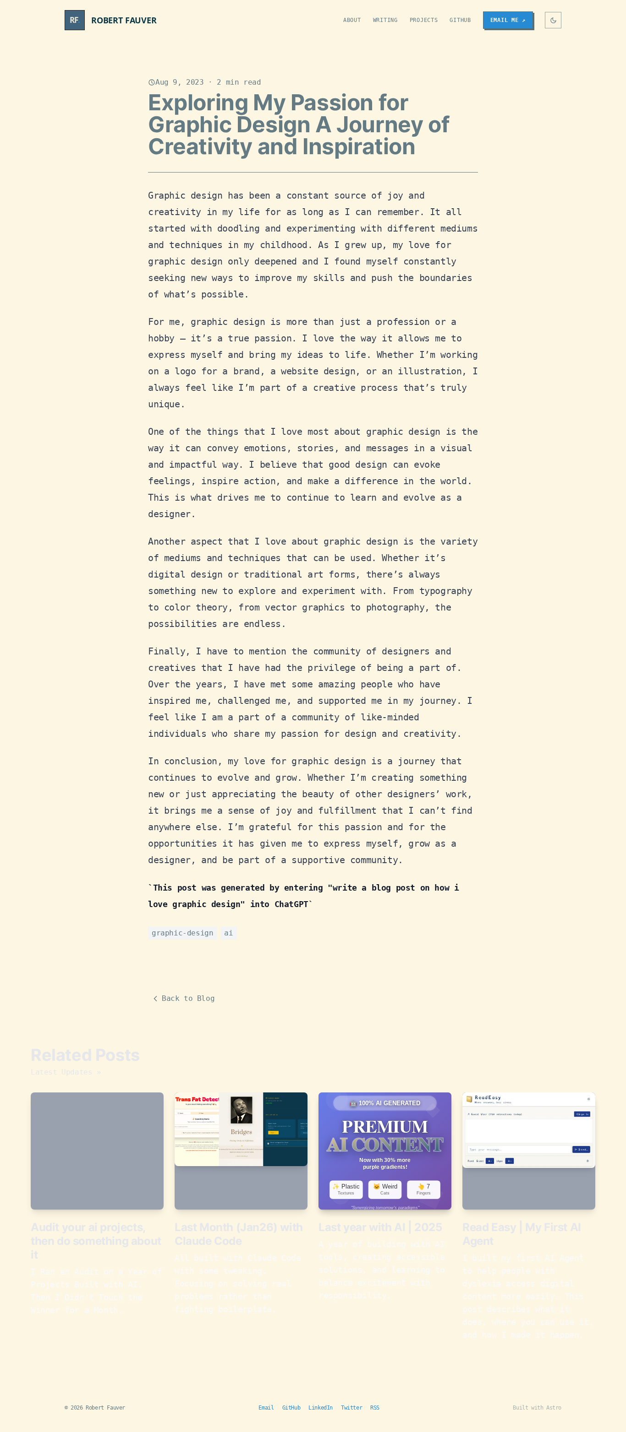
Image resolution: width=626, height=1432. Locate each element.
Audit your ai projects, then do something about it (96, 1241)
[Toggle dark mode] (553, 20)
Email (266, 1408)
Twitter (351, 1408)
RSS (374, 1408)
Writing (385, 20)
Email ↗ (508, 20)
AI (228, 933)
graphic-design (182, 933)
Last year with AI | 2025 (380, 1227)
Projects (424, 20)
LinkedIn (320, 1408)
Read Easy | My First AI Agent (521, 1234)
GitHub (460, 20)
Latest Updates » (66, 1072)
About (352, 20)
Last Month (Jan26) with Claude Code (239, 1234)
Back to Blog (188, 998)
